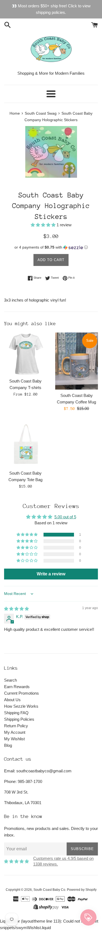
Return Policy (16, 725)
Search (10, 680)
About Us (12, 699)
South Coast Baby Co (49, 890)
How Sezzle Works (21, 706)
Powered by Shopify (82, 890)
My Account (14, 732)
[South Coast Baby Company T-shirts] (25, 354)
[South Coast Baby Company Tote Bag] (25, 443)
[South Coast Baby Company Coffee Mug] (76, 361)
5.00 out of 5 (65, 517)
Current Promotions (21, 693)
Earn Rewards (17, 686)
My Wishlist (14, 738)
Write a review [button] (51, 574)
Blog (8, 745)
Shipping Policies (19, 719)
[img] (16, 608)
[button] (44, 224)
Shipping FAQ (16, 712)
